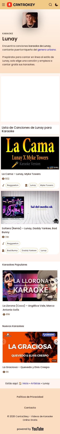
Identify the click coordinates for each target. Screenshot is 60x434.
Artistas (35, 383)
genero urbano (47, 49)
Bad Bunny (12, 250)
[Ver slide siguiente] (57, 280)
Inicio (25, 383)
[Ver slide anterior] (3, 280)
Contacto (30, 407)
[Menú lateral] (3, 5)
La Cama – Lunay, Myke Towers (21, 174)
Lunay (33, 185)
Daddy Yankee (29, 250)
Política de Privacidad (30, 396)
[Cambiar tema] (56, 5)
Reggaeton (12, 185)
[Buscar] (50, 5)
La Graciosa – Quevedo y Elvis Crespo (26, 367)
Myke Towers (46, 185)
